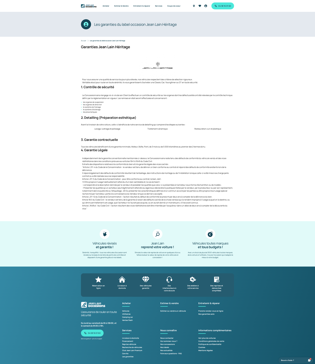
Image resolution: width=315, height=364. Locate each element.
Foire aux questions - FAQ (171, 353)
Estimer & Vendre (121, 6)
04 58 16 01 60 (224, 6)
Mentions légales (205, 350)
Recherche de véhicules (132, 347)
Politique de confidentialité (209, 344)
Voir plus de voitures (207, 338)
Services (158, 6)
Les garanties (128, 356)
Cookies (201, 347)
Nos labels (164, 347)
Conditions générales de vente (211, 341)
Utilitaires (126, 314)
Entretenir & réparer (141, 6)
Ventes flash (127, 320)
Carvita (125, 353)
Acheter (106, 6)
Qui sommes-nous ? (168, 341)
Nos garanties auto (206, 314)
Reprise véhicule (129, 344)
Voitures (125, 311)
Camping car (127, 317)
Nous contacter (166, 338)
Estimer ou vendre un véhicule (173, 311)
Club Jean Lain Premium (132, 350)
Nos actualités (166, 350)
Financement (127, 341)
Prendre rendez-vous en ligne (210, 311)
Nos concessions (167, 344)
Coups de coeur (174, 6)
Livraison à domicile (130, 338)
